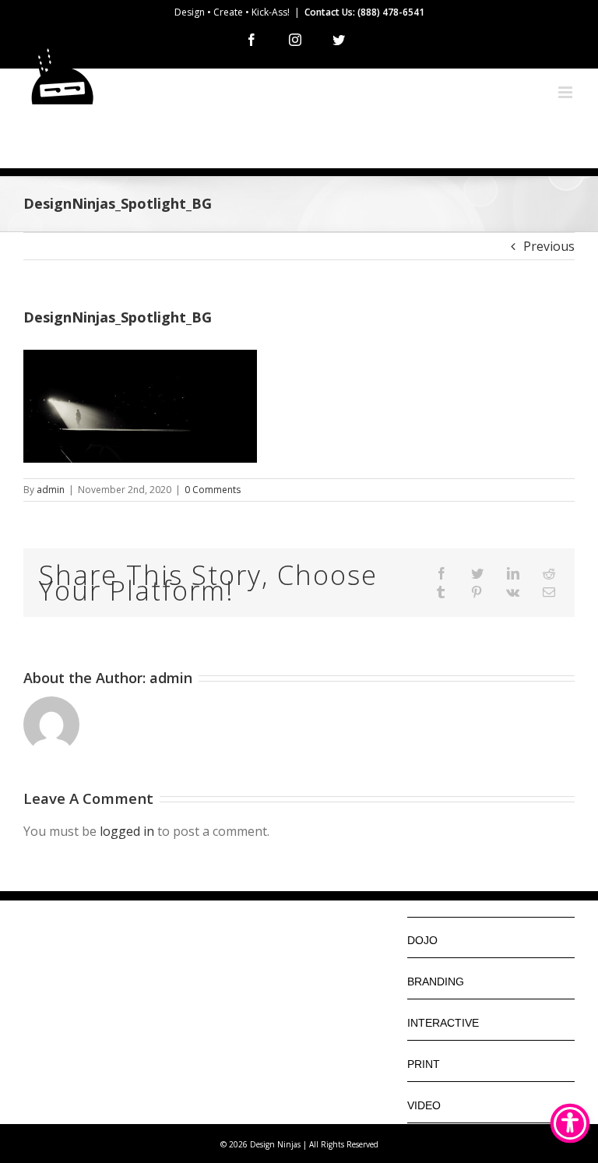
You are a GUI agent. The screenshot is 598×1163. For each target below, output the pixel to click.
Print (423, 1064)
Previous (549, 246)
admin (51, 489)
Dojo (422, 940)
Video (424, 1105)
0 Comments (213, 489)
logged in (127, 831)
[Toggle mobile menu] (566, 92)
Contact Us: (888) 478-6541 (364, 12)
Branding (435, 981)
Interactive (443, 1023)
